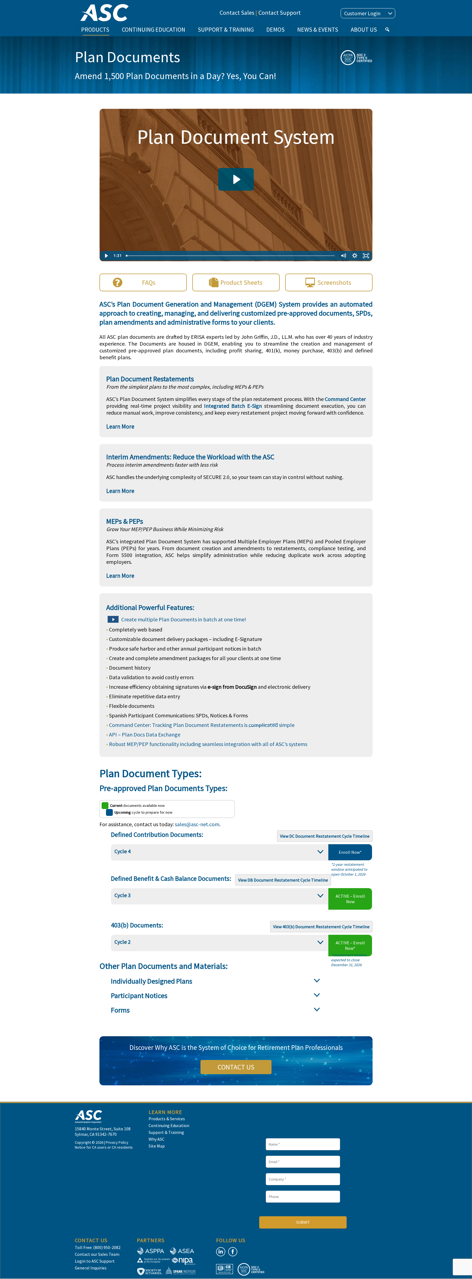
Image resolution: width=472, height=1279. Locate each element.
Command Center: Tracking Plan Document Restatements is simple (201, 724)
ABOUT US (364, 29)
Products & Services (167, 1118)
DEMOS (275, 29)
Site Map (157, 1146)
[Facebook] (232, 1251)
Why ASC (156, 1139)
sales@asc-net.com (197, 824)
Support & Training (166, 1132)
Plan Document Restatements (150, 378)
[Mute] (343, 255)
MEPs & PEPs (124, 521)
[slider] (230, 255)
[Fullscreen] (366, 255)
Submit (303, 1222)
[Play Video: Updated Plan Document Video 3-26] (236, 179)
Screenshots (334, 282)
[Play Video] (106, 255)
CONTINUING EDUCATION (153, 29)
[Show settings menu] (355, 255)
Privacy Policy (117, 1142)
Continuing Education (169, 1125)
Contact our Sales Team (97, 1254)
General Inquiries (91, 1268)
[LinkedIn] (220, 1251)
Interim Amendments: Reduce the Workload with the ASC (190, 456)
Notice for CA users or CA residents (104, 1147)
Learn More (120, 426)
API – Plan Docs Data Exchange (144, 734)
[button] (387, 29)
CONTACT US (236, 1067)
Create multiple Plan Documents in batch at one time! (183, 619)
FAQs (148, 282)
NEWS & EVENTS (317, 29)
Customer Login (362, 13)
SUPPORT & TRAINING (226, 29)
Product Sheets (241, 282)
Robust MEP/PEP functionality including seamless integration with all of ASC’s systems (208, 744)
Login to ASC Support (95, 1261)
